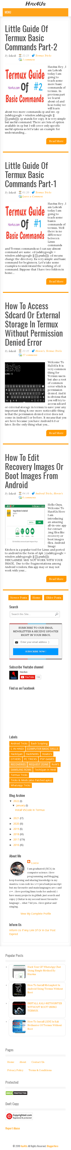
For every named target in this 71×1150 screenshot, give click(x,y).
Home (36, 597)
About (22, 1062)
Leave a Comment (32, 196)
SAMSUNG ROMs (21, 769)
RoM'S (55, 764)
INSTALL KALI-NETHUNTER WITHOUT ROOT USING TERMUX (44, 1007)
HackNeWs (32, 754)
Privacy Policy (15, 1070)
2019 (16, 829)
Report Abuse (12, 1128)
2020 (16, 823)
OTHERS (16, 759)
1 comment (28, 59)
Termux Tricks (43, 55)
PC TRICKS (30, 759)
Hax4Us (36, 4)
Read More (56, 141)
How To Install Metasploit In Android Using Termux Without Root (45, 989)
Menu (8, 12)
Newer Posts (18, 597)
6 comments (29, 497)
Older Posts (53, 597)
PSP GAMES (47, 759)
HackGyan (17, 754)
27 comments (29, 355)
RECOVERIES (18, 764)
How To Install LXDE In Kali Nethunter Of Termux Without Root (44, 1025)
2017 (16, 839)
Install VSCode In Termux (30, 810)
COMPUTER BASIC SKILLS (42, 748)
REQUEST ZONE (38, 764)
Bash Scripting (39, 743)
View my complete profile (36, 913)
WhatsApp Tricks (20, 785)
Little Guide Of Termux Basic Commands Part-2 (31, 37)
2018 (16, 834)
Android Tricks (44, 493)
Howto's (40, 351)
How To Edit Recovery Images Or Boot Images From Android (34, 471)
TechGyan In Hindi (45, 769)
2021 (16, 818)
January (21, 805)
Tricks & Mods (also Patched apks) (31, 780)
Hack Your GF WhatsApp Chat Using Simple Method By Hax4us (44, 970)
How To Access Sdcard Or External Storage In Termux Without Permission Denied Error (34, 323)
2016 (16, 845)
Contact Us (37, 1062)
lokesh (35, 863)
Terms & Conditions (40, 1070)
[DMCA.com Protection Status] (16, 1094)
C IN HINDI (17, 748)
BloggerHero (52, 1146)
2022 (16, 801)
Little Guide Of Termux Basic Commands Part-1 (30, 174)
